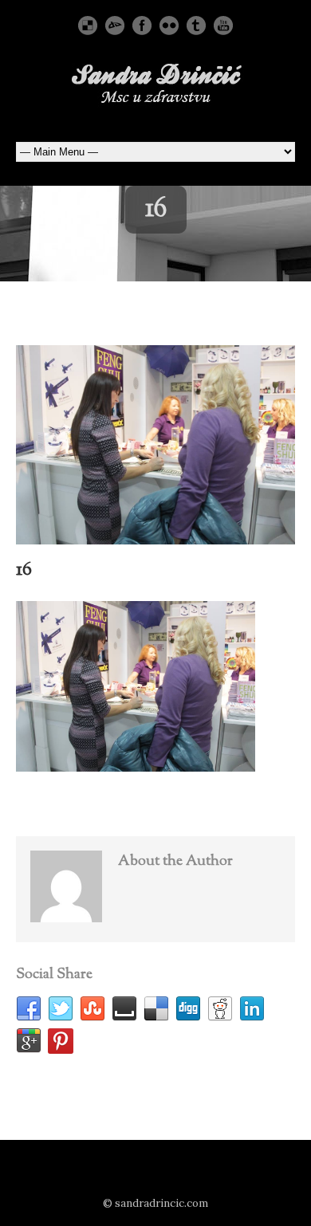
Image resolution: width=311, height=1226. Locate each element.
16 (24, 570)
